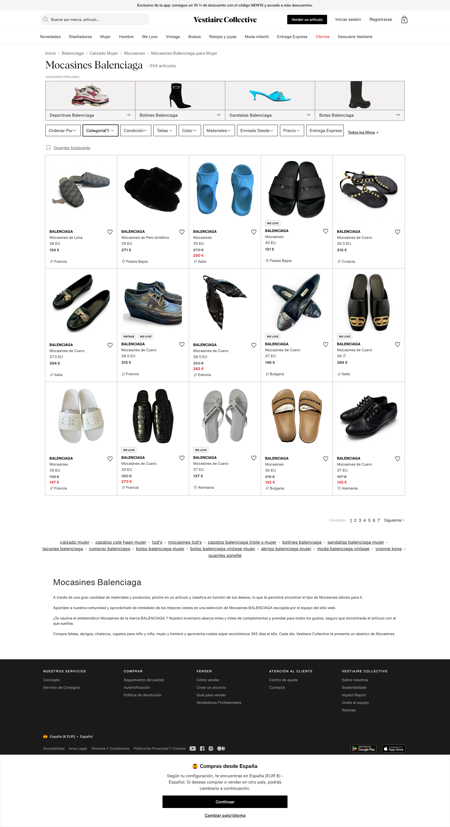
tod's (157, 542)
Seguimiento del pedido (144, 680)
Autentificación (137, 687)
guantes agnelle (225, 555)
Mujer (105, 37)
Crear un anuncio (211, 687)
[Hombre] (138, 37)
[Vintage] (184, 37)
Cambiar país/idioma (225, 815)
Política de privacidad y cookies (159, 748)
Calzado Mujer (104, 53)
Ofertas (322, 37)
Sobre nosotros (355, 680)
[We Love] (162, 37)
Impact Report (354, 695)
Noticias (349, 710)
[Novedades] (65, 37)
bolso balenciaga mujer (160, 549)
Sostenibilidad (354, 687)
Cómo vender (207, 680)
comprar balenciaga (109, 549)
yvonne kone (388, 549)
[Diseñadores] (96, 37)
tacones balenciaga (62, 549)
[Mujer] (115, 37)
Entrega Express (292, 37)
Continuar (225, 802)
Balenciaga (73, 53)
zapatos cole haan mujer (120, 542)
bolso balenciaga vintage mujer (222, 549)
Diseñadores (80, 37)
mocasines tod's (185, 542)
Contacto (277, 687)
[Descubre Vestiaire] (376, 37)
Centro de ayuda (283, 680)
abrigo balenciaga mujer (286, 549)
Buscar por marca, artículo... (75, 19)
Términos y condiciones (110, 748)
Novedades (50, 37)
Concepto (51, 680)
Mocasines (134, 53)
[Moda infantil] (273, 37)
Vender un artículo (307, 19)
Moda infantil (257, 37)
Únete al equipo (355, 702)
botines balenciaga (302, 542)
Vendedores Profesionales (218, 702)
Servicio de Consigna (61, 687)
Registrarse (381, 19)
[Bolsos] (205, 37)
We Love (150, 37)
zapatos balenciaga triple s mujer (242, 542)
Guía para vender (211, 695)
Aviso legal (78, 748)
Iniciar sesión (348, 19)
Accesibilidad (54, 748)
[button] (404, 19)
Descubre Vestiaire (355, 37)
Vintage (173, 37)
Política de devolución (142, 695)
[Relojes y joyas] (241, 37)
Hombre (126, 37)
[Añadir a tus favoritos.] (110, 232)
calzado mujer (75, 542)
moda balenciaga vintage (343, 549)
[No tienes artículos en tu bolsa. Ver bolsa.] (404, 19)
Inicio (50, 53)
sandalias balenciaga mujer (356, 542)
